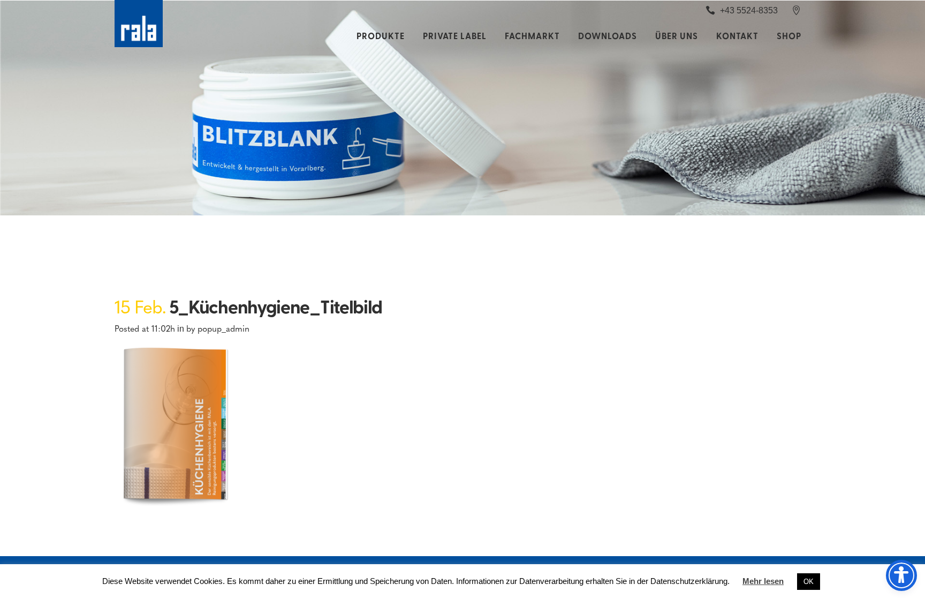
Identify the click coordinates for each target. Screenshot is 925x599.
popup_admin (223, 328)
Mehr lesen (763, 581)
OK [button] (808, 582)
